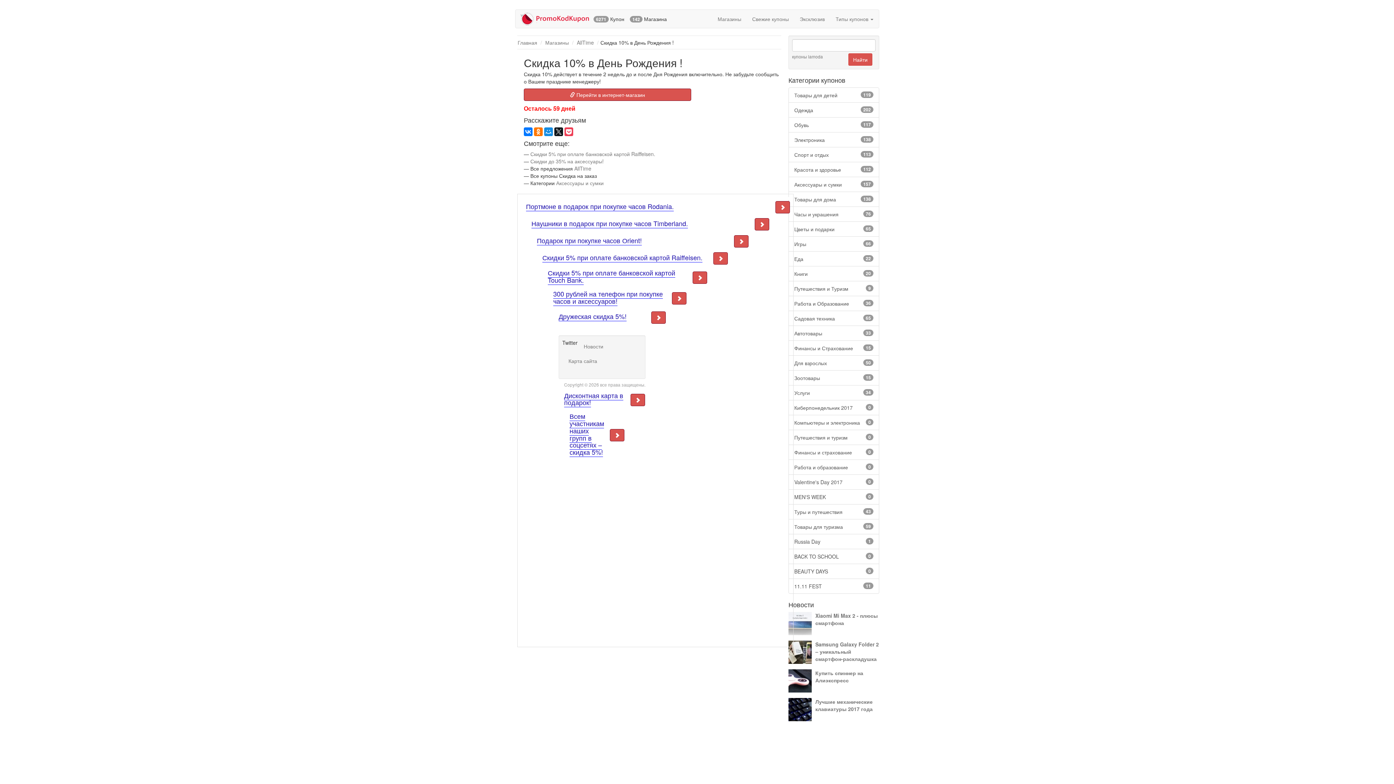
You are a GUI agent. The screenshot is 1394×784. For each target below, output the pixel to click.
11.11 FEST (832, 586)
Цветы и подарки (832, 229)
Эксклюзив (812, 19)
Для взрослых (832, 363)
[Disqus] (594, 549)
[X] (558, 131)
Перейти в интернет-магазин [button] (610, 94)
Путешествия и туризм (832, 437)
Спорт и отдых (832, 154)
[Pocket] (568, 131)
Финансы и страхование (832, 452)
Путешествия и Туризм (832, 288)
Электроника (832, 139)
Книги (832, 273)
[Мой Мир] (548, 131)
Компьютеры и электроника (832, 422)
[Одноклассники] (538, 131)
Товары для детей (832, 95)
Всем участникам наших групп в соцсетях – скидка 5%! (587, 434)
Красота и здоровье (832, 169)
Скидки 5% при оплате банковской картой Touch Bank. (611, 276)
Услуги (832, 392)
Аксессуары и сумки (832, 184)
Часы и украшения (832, 214)
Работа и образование (832, 467)
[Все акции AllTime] (518, 58)
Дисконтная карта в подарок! (593, 399)
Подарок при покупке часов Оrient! (589, 240)
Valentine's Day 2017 (832, 482)
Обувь (832, 124)
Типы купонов (853, 19)
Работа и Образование (832, 303)
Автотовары (832, 333)
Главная (527, 42)
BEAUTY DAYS (832, 571)
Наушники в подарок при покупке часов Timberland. (609, 223)
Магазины (729, 19)
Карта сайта (582, 360)
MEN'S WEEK (832, 497)
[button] (782, 207)
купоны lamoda (807, 56)
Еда (832, 258)
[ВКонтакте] (528, 131)
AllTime (585, 42)
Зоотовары (832, 377)
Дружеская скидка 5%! (593, 316)
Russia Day (832, 541)
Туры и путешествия (832, 511)
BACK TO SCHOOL (832, 556)
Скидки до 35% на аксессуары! (567, 161)
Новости (593, 346)
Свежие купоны (770, 19)
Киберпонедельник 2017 (832, 407)
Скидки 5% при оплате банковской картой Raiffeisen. (592, 154)
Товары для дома (832, 199)
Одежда (832, 110)
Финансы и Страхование (832, 348)
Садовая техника (832, 318)
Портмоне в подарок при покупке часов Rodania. (600, 206)
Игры (832, 244)
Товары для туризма (832, 526)
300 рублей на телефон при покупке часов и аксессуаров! (608, 297)
